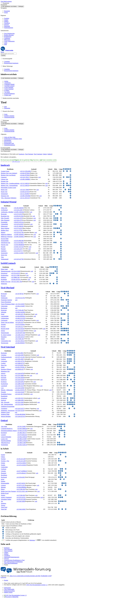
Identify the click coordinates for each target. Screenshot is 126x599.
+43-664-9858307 (20, 343)
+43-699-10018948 (25, 196)
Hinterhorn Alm (5, 371)
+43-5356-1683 (19, 359)
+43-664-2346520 (22, 437)
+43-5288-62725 (19, 363)
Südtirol (49, 154)
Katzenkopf (4, 273)
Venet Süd (4, 509)
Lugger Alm (4, 439)
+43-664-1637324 (19, 246)
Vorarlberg (7, 555)
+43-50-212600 (21, 426)
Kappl (2, 314)
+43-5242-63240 (19, 379)
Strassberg (4, 337)
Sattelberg (3, 251)
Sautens (3, 495)
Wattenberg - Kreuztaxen (7, 410)
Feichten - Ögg (5, 461)
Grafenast (3, 469)
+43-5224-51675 (19, 408)
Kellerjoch (4, 379)
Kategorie (3, 577)
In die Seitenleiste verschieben (9, 6)
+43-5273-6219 (18, 228)
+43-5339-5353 (19, 386)
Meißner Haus (5, 230)
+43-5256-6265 (20, 477)
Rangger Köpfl (5, 328)
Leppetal (3, 434)
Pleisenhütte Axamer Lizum (8, 187)
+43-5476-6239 (19, 330)
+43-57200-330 (19, 338)
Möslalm (3, 487)
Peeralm (3, 246)
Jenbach (3, 373)
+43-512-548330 (24, 183)
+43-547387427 (19, 293)
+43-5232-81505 (20, 328)
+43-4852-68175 (22, 432)
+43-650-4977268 (20, 332)
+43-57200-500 (20, 489)
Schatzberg (4, 398)
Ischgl (2, 479)
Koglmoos (4, 381)
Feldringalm (4, 298)
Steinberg (3, 503)
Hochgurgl (4, 477)
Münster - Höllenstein (7, 390)
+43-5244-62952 (19, 381)
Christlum (3, 355)
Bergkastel (4, 293)
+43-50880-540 (15, 277)
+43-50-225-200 (21, 459)
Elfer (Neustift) (5, 218)
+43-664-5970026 (25, 173)
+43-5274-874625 (19, 242)
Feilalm (3, 463)
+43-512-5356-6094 (25, 171)
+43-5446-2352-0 (20, 335)
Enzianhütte (4, 222)
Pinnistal (3, 249)
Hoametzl (3, 473)
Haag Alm (4, 365)
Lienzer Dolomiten (6, 437)
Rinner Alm (4, 189)
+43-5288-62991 (19, 400)
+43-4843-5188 (21, 442)
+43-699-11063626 (19, 212)
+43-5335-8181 (19, 365)
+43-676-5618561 (20, 324)
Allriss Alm (4, 208)
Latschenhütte (4, 316)
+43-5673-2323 (20, 485)
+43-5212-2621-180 (16, 281)
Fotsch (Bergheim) (6, 302)
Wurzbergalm (4, 343)
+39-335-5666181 (19, 226)
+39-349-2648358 (19, 208)
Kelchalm (3, 377)
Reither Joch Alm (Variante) (8, 491)
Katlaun (3, 481)
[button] (1, 3)
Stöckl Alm (4, 255)
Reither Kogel (5, 493)
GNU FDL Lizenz (16, 161)
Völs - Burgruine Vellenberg (8, 198)
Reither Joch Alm (5, 281)
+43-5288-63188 (19, 383)
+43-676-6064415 (21, 473)
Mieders (3, 232)
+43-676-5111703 (20, 298)
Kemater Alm (4, 181)
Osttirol (45, 154)
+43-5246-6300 (19, 355)
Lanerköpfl (4, 386)
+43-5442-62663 (21, 509)
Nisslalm (3, 324)
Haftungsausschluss (9, 591)
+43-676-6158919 (21, 463)
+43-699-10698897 (25, 179)
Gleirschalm (4, 306)
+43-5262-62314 (20, 337)
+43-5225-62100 (18, 224)
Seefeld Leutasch (8, 263)
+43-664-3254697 (20, 306)
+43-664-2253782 (22, 430)
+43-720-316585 (20, 304)
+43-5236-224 (19, 322)
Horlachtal (4, 310)
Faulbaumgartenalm (6, 357)
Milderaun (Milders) (6, 234)
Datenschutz (7, 587)
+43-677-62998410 (21, 471)
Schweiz (6, 558)
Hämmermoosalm (6, 271)
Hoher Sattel (4, 269)
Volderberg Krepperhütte (7, 406)
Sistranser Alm (5, 196)
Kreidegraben (4, 275)
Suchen (3, 55)
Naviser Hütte (4, 238)
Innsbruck (21, 154)
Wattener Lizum (5, 412)
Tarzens (3, 505)
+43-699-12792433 (22, 440)
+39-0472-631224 (19, 222)
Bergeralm (4, 214)
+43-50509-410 (19, 369)
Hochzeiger (4, 308)
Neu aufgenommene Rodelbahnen (13, 561)
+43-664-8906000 (21, 487)
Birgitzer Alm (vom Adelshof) (9, 173)
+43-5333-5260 (19, 402)
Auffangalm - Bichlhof (7, 212)
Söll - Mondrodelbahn (7, 404)
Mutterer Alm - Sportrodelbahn (9, 185)
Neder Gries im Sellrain (7, 322)
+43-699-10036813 (19, 234)
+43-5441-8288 (20, 501)
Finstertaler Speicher (6, 300)
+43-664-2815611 (16, 279)
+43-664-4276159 (25, 191)
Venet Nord (4, 507)
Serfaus (3, 330)
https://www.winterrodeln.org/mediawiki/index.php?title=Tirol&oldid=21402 (30, 576)
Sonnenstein (4, 253)
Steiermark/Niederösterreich (11, 557)
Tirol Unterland (38, 154)
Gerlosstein (4, 361)
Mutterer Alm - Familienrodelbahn (10, 183)
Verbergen (20, 6)
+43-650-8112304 (19, 216)
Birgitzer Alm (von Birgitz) (8, 175)
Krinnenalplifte (5, 483)
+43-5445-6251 (19, 314)
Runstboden (4, 396)
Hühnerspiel (4, 226)
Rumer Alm (4, 191)
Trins (2, 257)
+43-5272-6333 (18, 214)
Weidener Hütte (5, 414)
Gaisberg (3, 359)
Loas (2, 388)
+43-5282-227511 (20, 361)
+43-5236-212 (19, 326)
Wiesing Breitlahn (6, 416)
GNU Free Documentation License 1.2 (36, 584)
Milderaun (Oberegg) (6, 236)
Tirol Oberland (29, 154)
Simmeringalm (5, 332)
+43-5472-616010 (21, 465)
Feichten (3, 459)
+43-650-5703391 (20, 367)
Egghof (3, 454)
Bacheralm (4, 353)
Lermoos (3, 485)
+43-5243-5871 (19, 394)
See (2, 501)
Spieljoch (3, 400)
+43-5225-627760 (19, 232)
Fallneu (3, 457)
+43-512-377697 (18, 230)
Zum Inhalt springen (6, 1)
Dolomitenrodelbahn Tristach (9, 430)
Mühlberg (3, 277)
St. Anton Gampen (6, 335)
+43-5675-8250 (20, 483)
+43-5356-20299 (19, 377)
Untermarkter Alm (6, 341)
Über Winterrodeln (9, 589)
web (39, 177)
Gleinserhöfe (4, 224)
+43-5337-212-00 (20, 357)
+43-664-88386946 (19, 244)
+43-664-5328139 (22, 444)
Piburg (3, 489)
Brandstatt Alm (5, 216)
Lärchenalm (4, 320)
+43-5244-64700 (19, 373)
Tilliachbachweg (5, 442)
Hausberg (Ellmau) (6, 369)
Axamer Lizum (5, 171)
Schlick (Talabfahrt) (6, 497)
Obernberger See (5, 242)
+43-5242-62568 (19, 388)
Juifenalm (3, 312)
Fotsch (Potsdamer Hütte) (8, 304)
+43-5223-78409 (24, 189)
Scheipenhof (4, 193)
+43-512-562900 (24, 193)
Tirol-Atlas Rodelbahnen (10, 563)
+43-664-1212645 (19, 253)
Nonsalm (3, 392)
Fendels (3, 465)
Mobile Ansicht (8, 592)
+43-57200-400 (19, 310)
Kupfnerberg (4, 383)
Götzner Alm (4, 179)
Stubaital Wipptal (8, 202)
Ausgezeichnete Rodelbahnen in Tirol (14, 560)
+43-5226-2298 (18, 210)
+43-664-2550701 (20, 390)
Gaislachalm (4, 467)
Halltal (3, 367)
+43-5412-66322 (20, 341)
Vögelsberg (4, 408)
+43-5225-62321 (21, 497)
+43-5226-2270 (18, 218)
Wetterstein (4, 283)
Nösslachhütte (5, 240)
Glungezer (4, 177)
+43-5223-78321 (24, 177)
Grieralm (3, 471)
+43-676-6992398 (19, 240)
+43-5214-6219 (15, 273)
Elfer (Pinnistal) (5, 220)
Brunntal (3, 295)
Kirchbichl (4, 432)
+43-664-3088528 (22, 428)
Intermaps (32, 540)
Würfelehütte (4, 444)
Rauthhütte (4, 279)
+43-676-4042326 (22, 434)
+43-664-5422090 (20, 312)
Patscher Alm (4, 244)
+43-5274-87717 (18, 251)
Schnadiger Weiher (6, 499)
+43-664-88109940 (20, 414)
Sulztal (3, 338)
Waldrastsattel (4, 259)
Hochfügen (4, 475)
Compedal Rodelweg (6, 428)
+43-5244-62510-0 (20, 416)
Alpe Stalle (4, 426)
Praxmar (3, 326)
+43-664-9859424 (20, 316)
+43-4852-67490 (22, 439)
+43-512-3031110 (25, 198)
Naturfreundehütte (6, 440)
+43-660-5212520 (20, 318)
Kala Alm (3, 375)
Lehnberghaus (5, 318)
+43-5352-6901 (19, 353)
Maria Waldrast (5, 228)
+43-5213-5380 (15, 275)
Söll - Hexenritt (5, 402)
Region (6, 580)
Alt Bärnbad (4, 210)
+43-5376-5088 (19, 375)
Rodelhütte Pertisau (6, 394)
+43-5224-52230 (19, 410)
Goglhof (3, 363)
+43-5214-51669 (15, 271)
